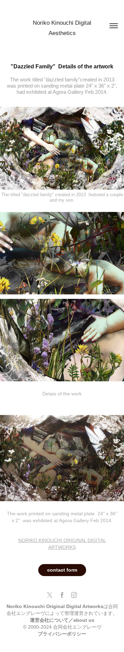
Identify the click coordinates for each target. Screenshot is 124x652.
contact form (62, 570)
